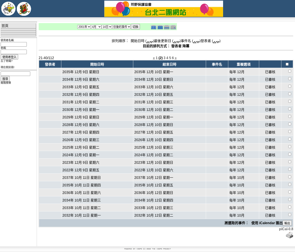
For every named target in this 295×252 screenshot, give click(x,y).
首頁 (5, 26)
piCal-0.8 (286, 229)
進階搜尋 (6, 82)
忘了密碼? (7, 61)
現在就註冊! (7, 67)
